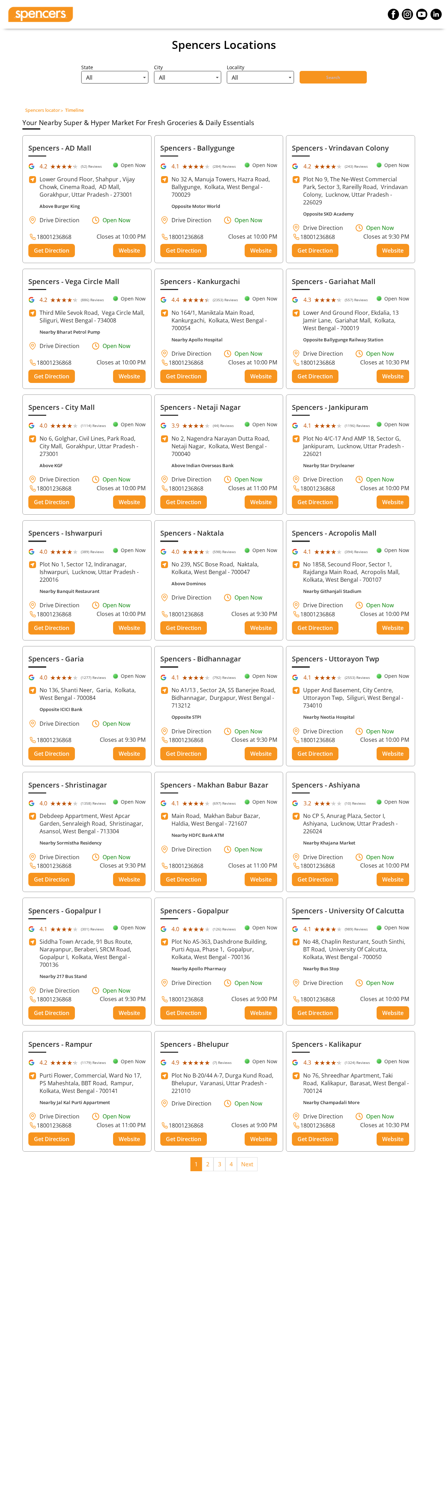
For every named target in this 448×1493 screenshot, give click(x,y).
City (158, 67)
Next (247, 1164)
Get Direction (51, 250)
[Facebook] (393, 14)
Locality (235, 67)
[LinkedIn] (436, 14)
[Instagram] (407, 14)
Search (333, 77)
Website (129, 250)
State (87, 67)
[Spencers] (41, 14)
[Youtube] (421, 14)
